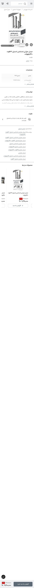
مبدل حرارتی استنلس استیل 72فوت (15, 137)
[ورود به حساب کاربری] (7, 4)
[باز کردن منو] (30, 3)
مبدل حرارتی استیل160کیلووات (17, 147)
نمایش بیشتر (30, 84)
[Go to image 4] (8, 45)
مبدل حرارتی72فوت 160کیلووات (17, 150)
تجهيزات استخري (17, 9)
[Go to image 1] (12, 45)
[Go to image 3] (9, 45)
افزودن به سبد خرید (23, 584)
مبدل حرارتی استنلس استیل (18, 144)
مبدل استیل (7, 9)
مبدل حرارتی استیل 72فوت (18, 159)
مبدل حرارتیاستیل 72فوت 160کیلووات (15, 141)
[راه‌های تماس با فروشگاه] (3, 577)
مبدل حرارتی (22, 153)
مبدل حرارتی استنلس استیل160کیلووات (15, 156)
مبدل (27, 61)
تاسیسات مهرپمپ (28, 9)
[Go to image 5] (7, 45)
